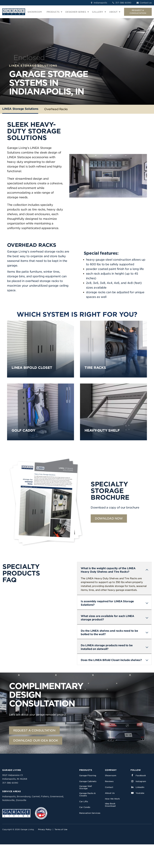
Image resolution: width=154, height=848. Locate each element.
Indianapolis (100, 3)
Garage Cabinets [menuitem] (87, 781)
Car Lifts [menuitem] (83, 801)
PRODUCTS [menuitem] (53, 12)
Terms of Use (61, 829)
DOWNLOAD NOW (109, 518)
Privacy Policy (44, 829)
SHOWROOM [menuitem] (35, 12)
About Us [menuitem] (110, 793)
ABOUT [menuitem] (113, 12)
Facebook (141, 775)
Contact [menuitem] (109, 787)
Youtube (140, 793)
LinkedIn (140, 787)
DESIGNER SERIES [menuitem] (75, 12)
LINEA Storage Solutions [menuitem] (20, 109)
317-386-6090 (123, 3)
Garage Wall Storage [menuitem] (85, 787)
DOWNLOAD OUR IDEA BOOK (35, 740)
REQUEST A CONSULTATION (138, 11)
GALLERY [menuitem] (97, 12)
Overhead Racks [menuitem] (56, 109)
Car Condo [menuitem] (84, 807)
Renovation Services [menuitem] (89, 813)
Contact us (145, 3)
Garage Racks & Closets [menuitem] (87, 794)
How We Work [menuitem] (112, 799)
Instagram (141, 781)
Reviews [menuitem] (109, 781)
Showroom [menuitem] (110, 775)
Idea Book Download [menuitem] (110, 804)
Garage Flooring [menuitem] (87, 775)
